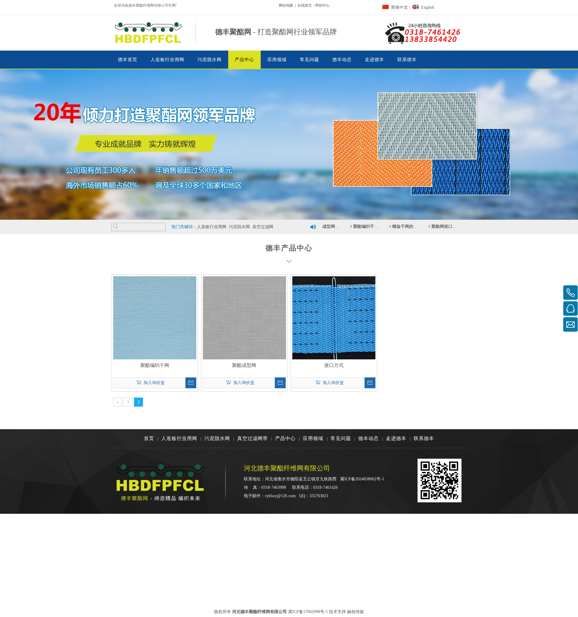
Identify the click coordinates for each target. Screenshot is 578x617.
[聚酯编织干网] (154, 317)
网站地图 (286, 5)
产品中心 (285, 438)
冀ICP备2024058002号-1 (362, 479)
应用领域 (313, 438)
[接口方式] (333, 317)
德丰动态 (368, 438)
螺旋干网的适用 (398, 226)
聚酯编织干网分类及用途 (359, 226)
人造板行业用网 (211, 227)
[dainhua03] (423, 33)
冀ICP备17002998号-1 (308, 611)
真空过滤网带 (252, 438)
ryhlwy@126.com (280, 496)
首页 (149, 438)
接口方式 (333, 365)
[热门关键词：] (116, 227)
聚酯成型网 (244, 365)
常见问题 (341, 438)
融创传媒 (355, 611)
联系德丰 (424, 438)
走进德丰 (396, 438)
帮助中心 (322, 5)
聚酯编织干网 (154, 365)
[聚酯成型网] (244, 317)
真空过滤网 (262, 227)
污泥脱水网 (239, 227)
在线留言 (304, 5)
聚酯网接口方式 (437, 226)
